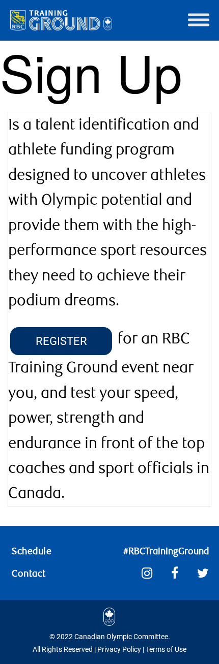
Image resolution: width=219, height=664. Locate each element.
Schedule (31, 551)
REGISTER (61, 341)
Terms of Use (166, 649)
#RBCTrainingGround (166, 551)
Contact (29, 573)
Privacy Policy (119, 649)
